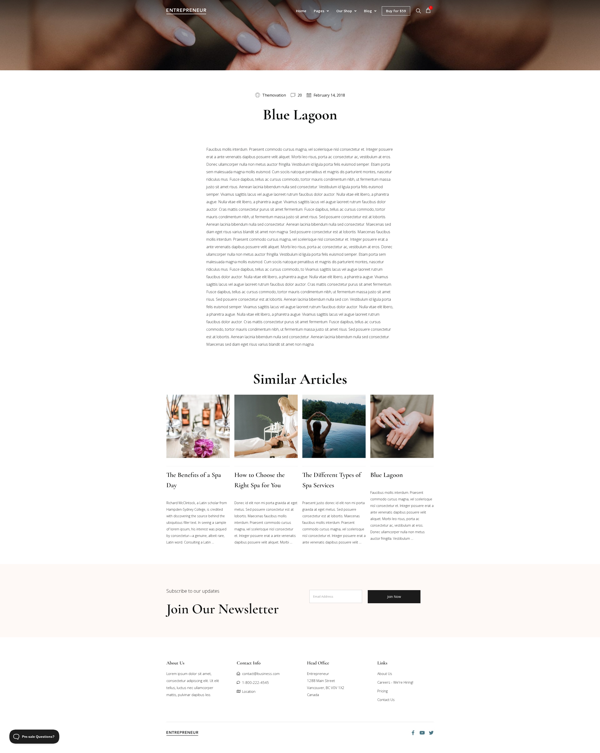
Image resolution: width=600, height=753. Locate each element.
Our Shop (344, 10)
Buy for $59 (396, 10)
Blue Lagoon (386, 475)
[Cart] (429, 11)
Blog (368, 10)
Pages (319, 10)
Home (301, 10)
